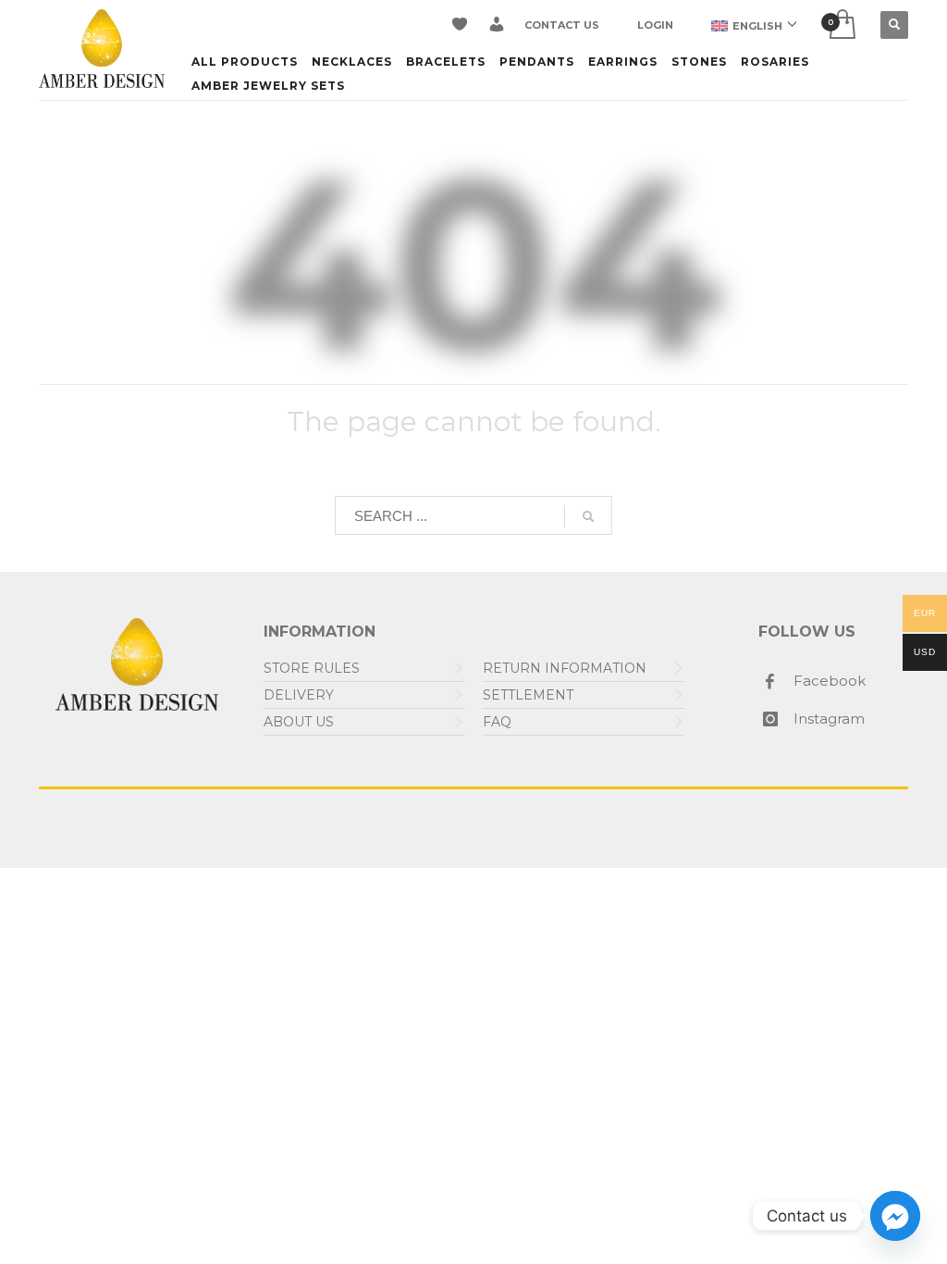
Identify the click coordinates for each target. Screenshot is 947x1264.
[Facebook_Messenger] (895, 1216)
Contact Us (561, 25)
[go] (588, 516)
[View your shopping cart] (841, 25)
